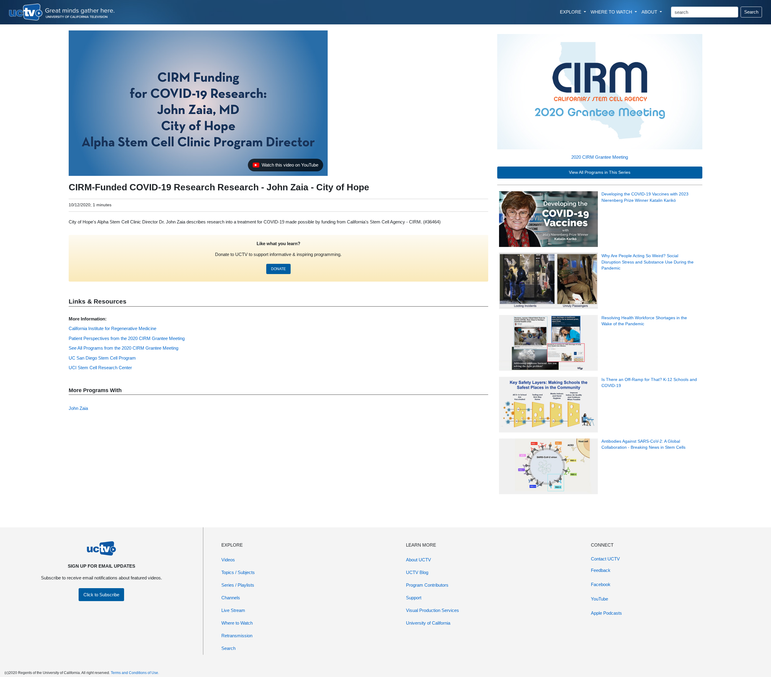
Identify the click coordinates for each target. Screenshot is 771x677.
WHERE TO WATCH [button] (612, 11)
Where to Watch (237, 623)
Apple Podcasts (606, 613)
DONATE (278, 269)
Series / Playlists (237, 585)
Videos (228, 559)
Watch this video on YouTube (285, 166)
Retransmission (236, 635)
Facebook (600, 584)
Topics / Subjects (238, 572)
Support (413, 597)
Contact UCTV (605, 558)
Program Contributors (427, 585)
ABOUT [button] (649, 11)
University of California (428, 623)
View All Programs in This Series (599, 172)
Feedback (600, 570)
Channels (230, 597)
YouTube (599, 598)
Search (751, 11)
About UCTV (418, 559)
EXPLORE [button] (571, 11)
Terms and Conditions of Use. (135, 673)
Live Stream (233, 610)
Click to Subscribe (101, 594)
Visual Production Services (432, 610)
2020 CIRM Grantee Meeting (599, 157)
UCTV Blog (417, 572)
